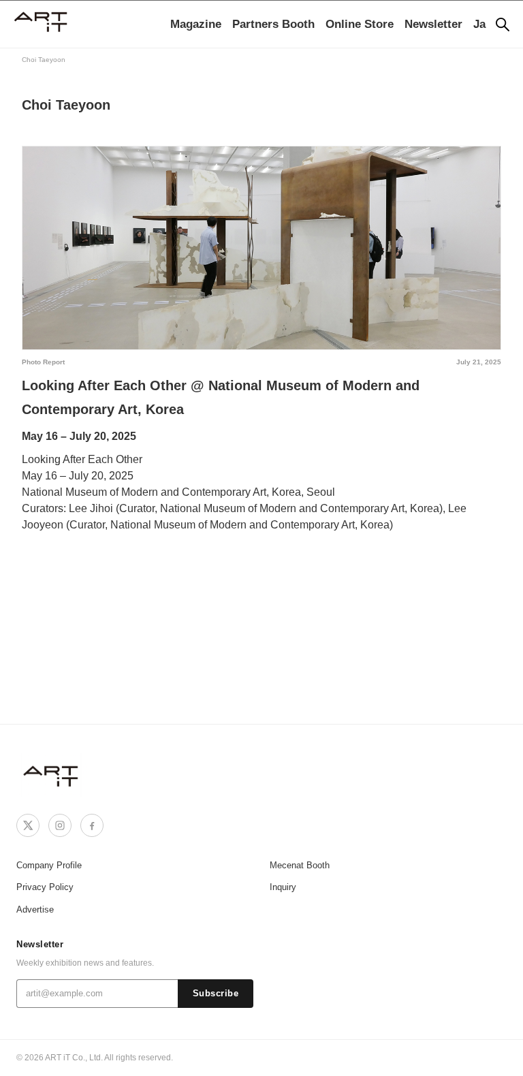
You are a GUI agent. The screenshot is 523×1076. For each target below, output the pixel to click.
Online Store (360, 24)
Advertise (35, 909)
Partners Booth (273, 24)
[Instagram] (60, 825)
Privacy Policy (45, 887)
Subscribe (216, 993)
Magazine (195, 24)
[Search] (502, 24)
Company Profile (49, 865)
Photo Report (43, 362)
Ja (479, 24)
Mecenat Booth (300, 865)
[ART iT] (51, 775)
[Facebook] (92, 825)
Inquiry (283, 887)
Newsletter (433, 24)
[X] (27, 825)
